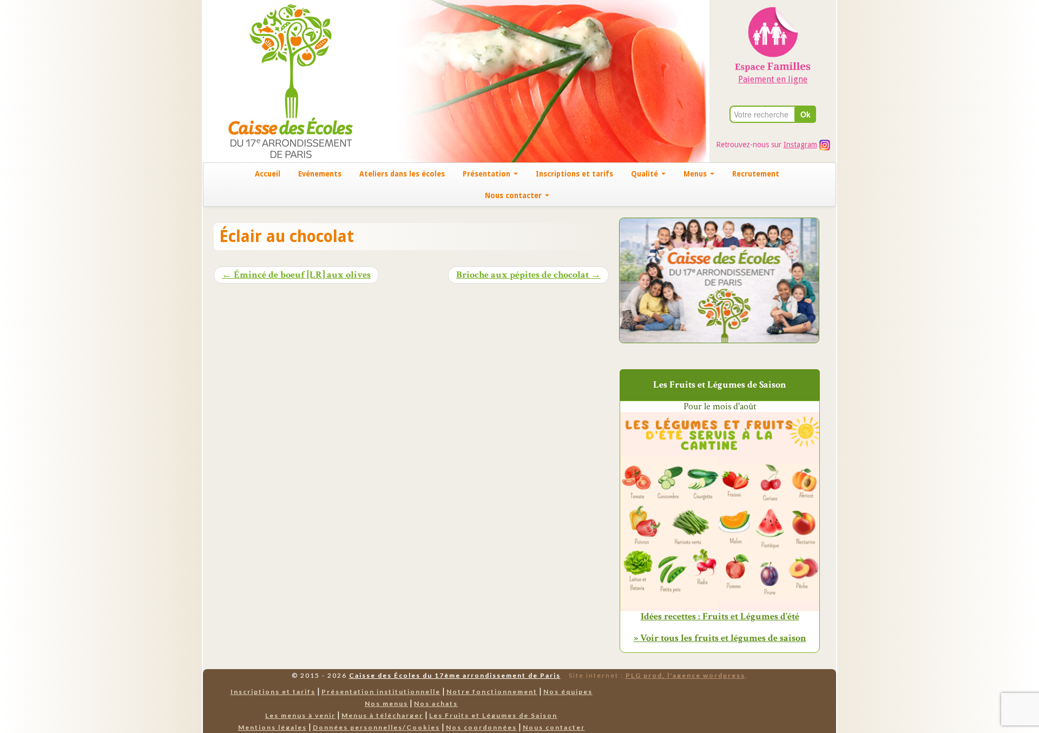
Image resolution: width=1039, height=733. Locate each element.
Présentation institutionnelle (380, 692)
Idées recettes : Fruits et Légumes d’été (720, 616)
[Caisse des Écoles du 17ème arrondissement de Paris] (279, 80)
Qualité (645, 173)
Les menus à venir (300, 715)
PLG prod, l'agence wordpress (685, 675)
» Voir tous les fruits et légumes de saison (720, 638)
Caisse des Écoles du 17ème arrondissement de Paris (455, 675)
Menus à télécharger (382, 715)
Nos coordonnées (481, 727)
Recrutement (755, 173)
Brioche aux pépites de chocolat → (528, 275)
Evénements (319, 173)
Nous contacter (514, 195)
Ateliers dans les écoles (402, 173)
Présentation (487, 173)
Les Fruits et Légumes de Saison (493, 715)
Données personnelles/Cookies (376, 727)
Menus (696, 173)
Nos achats (436, 703)
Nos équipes (568, 692)
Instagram (800, 144)
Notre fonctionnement (491, 692)
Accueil (267, 173)
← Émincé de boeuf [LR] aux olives (296, 275)
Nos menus (386, 703)
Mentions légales (272, 727)
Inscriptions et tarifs (574, 173)
